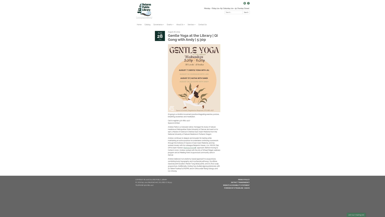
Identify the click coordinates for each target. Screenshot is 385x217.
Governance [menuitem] (157, 25)
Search (246, 12)
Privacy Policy (244, 179)
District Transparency (240, 182)
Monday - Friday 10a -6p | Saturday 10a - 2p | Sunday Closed (226, 8)
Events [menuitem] (169, 25)
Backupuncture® (190, 148)
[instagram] (244, 4)
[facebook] (248, 4)
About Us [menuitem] (179, 25)
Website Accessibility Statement (236, 185)
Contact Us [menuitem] (202, 25)
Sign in (247, 188)
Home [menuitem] (139, 25)
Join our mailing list (356, 215)
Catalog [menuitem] (147, 25)
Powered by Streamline (233, 188)
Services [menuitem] (191, 25)
